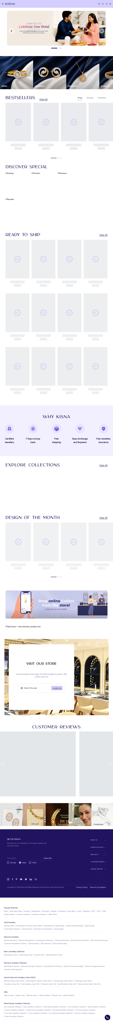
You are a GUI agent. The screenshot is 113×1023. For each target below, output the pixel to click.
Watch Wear (52, 914)
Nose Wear (71, 911)
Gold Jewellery (10, 914)
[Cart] (110, 4)
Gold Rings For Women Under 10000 (39, 981)
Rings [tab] (80, 98)
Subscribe (48, 858)
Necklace (87, 911)
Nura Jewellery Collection (32, 1007)
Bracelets (45, 911)
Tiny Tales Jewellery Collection (15, 1013)
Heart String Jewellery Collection (54, 1007)
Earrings (27, 911)
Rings (6, 911)
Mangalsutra (36, 911)
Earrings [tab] (90, 98)
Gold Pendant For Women (53, 966)
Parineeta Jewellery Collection (63, 1010)
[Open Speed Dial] (107, 1017)
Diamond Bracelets (62, 940)
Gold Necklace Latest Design (54, 926)
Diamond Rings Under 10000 (14, 981)
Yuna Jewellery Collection (77, 1007)
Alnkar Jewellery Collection (14, 1016)
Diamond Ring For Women (80, 940)
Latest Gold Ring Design (74, 926)
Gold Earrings (89, 926)
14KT (98, 911)
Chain (79, 911)
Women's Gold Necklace (13, 969)
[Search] (103, 4)
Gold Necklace (27, 929)
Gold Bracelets (9, 926)
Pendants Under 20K (48, 984)
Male (24, 862)
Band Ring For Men (26, 955)
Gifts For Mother (44, 995)
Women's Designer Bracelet (95, 966)
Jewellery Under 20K (12, 984)
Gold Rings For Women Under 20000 (29, 926)
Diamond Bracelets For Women (16, 943)
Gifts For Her (57, 995)
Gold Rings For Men (11, 955)
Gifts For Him (20, 995)
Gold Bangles (59, 929)
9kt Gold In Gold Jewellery (43, 929)
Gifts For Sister (9, 995)
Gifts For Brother (68, 995)
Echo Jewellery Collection (13, 1007)
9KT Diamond (46, 943)
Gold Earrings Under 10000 (63, 981)
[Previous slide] (11, 31)
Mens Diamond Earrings (99, 940)
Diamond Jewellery (23, 914)
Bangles (54, 911)
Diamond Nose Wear (60, 943)
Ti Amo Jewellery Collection (37, 1013)
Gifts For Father (32, 995)
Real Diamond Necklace (45, 940)
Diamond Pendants (10, 940)
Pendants (62, 911)
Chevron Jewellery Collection (85, 1013)
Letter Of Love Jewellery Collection (39, 1010)
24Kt (104, 911)
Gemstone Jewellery (39, 914)
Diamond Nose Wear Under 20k (89, 984)
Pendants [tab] (102, 98)
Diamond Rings (34, 943)
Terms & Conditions (98, 887)
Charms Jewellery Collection (15, 1010)
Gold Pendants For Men (54, 955)
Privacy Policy (82, 887)
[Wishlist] (106, 4)
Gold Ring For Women (12, 929)
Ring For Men (39, 955)
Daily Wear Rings (16, 911)
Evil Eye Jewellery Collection (85, 1010)
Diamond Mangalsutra (27, 940)
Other (34, 862)
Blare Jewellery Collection (97, 1007)
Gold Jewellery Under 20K (30, 984)
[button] (55, 616)
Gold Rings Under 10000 (83, 981)
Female (13, 862)
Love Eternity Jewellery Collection (61, 1013)
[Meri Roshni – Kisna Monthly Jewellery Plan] (56, 626)
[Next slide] (101, 31)
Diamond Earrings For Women (31, 966)
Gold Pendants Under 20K (67, 984)
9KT (93, 911)
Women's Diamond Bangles (73, 966)
